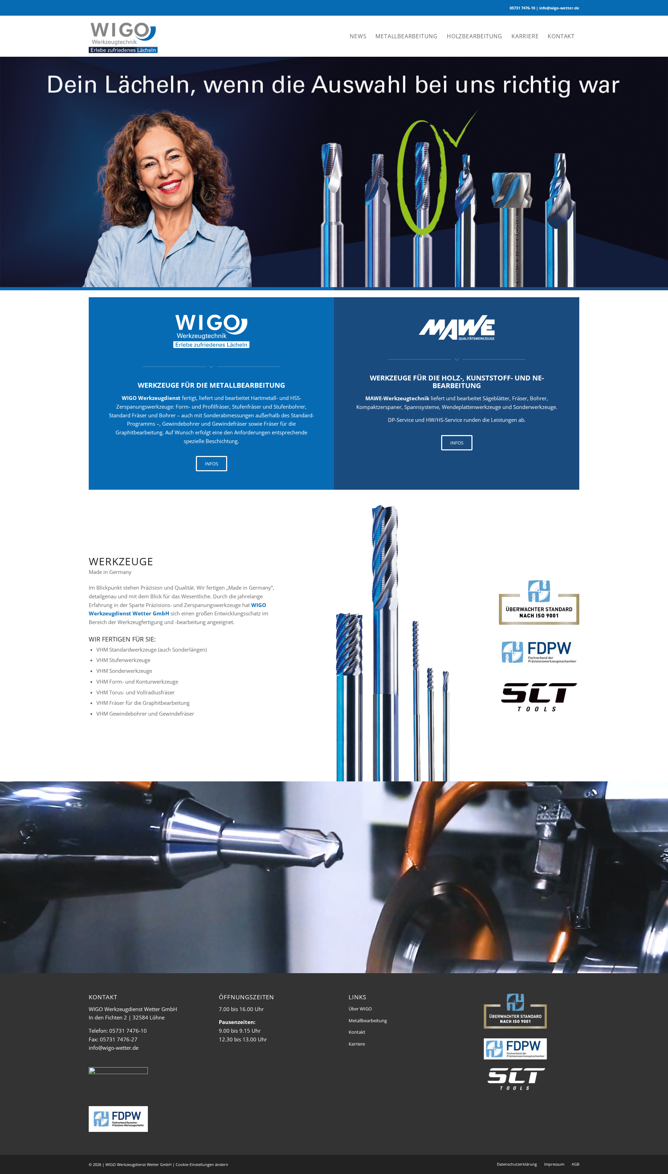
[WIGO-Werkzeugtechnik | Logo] (123, 36)
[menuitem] (358, 36)
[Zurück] (6, 169)
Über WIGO (360, 1009)
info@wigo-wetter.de (113, 1047)
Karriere (357, 1044)
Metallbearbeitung (368, 1020)
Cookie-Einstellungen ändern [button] (202, 1164)
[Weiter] (662, 169)
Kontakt (357, 1032)
